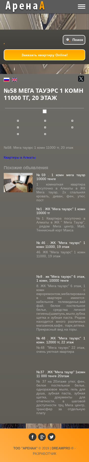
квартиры (29, 6)
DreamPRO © (63, 448)
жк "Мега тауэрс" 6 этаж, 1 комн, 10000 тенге (60, 278)
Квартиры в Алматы (20, 157)
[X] (81, 79)
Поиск (77, 40)
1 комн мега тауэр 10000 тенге (60, 177)
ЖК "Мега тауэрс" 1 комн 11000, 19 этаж (60, 245)
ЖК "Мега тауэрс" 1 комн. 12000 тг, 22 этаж (60, 340)
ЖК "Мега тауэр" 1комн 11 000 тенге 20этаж (60, 374)
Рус (6, 80)
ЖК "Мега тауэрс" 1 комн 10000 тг (60, 211)
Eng (14, 80)
